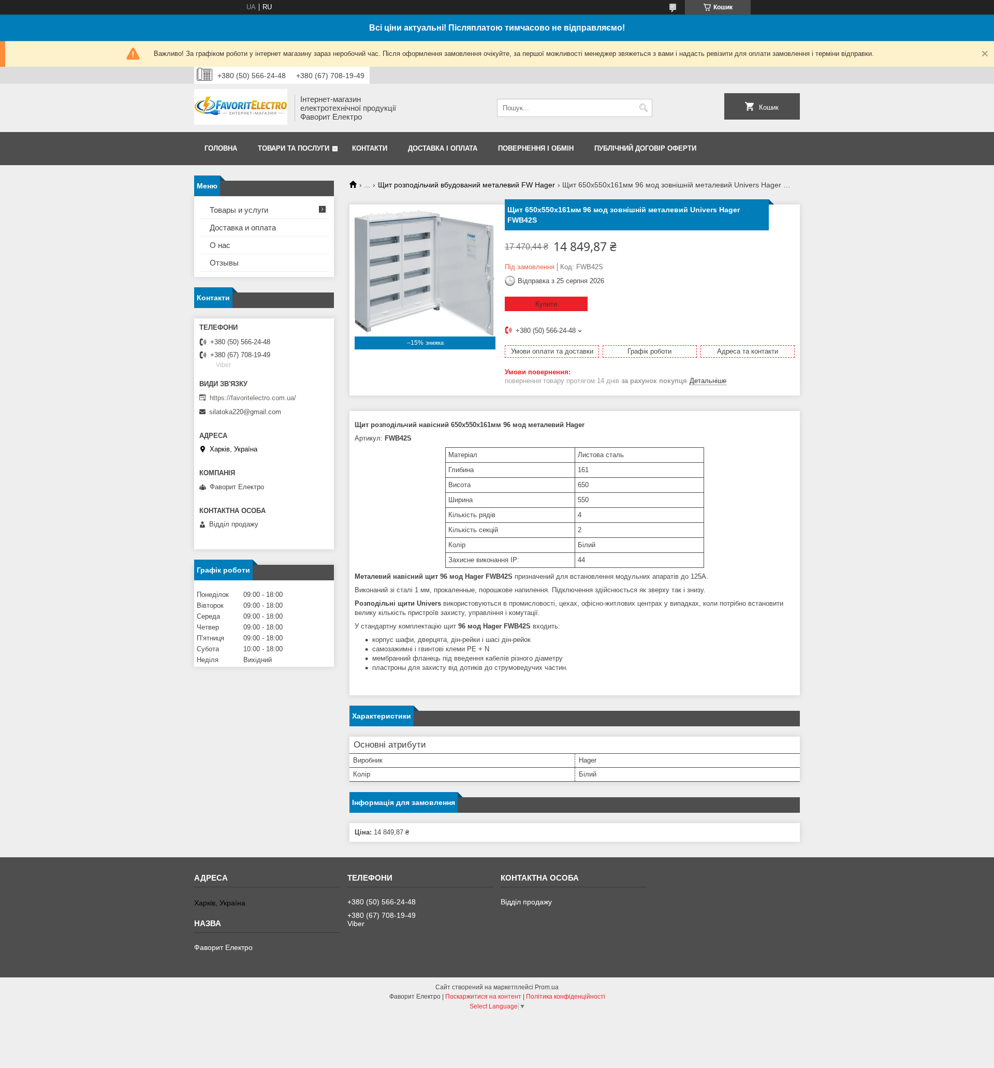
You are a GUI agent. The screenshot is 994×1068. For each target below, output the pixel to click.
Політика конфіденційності (565, 996)
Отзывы (224, 262)
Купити (546, 304)
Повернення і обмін (536, 148)
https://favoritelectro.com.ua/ (253, 398)
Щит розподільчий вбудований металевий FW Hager (466, 185)
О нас (220, 245)
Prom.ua (547, 987)
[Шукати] (643, 108)
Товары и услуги (239, 210)
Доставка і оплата (442, 148)
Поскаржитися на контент (483, 996)
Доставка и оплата (243, 227)
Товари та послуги (293, 148)
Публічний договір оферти (645, 148)
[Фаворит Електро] (240, 108)
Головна (220, 148)
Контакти (369, 148)
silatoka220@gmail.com (245, 412)
